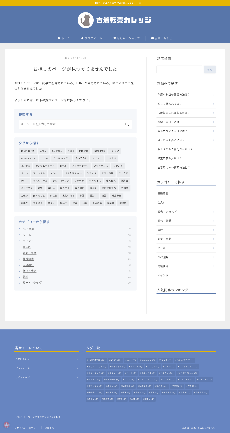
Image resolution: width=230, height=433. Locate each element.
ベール (24, 173)
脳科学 (63, 203)
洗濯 (104, 196)
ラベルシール (40, 181)
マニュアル (39, 173)
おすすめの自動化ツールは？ (175, 149)
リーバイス (95, 181)
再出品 (51, 188)
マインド (77, 241)
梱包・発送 (77, 270)
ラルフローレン (61, 181)
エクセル (111, 158)
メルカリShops (73, 173)
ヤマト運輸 (108, 173)
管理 (77, 276)
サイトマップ (22, 377)
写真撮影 (79, 188)
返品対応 (97, 203)
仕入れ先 (111, 181)
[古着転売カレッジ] (115, 20)
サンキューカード (45, 166)
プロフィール (93, 38)
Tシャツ (115, 151)
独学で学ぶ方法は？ (170, 122)
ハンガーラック (80, 166)
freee (71, 151)
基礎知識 (77, 258)
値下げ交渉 (27, 188)
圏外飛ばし (39, 196)
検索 (210, 70)
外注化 (54, 196)
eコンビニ (57, 151)
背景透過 (38, 203)
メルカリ (55, 173)
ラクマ (24, 181)
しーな (45, 158)
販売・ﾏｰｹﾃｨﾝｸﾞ (77, 282)
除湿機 (123, 203)
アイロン (97, 158)
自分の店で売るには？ (171, 140)
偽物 (40, 188)
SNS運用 (77, 229)
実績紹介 (77, 264)
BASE (43, 151)
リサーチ (79, 181)
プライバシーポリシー (26, 428)
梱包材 (93, 196)
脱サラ (51, 203)
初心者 (93, 188)
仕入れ (77, 246)
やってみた (81, 158)
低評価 (124, 181)
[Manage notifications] (6, 425)
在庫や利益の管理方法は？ (174, 94)
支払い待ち (68, 196)
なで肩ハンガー (62, 158)
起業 (84, 203)
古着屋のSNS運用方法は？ (174, 167)
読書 (75, 203)
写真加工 (65, 188)
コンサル (25, 166)
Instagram (99, 151)
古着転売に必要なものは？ (174, 112)
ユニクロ (123, 173)
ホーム (65, 38)
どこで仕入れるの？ (170, 103)
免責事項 (49, 428)
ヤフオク (91, 173)
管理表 (24, 203)
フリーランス (101, 166)
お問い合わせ (163, 38)
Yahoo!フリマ (28, 158)
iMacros (83, 151)
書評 (82, 196)
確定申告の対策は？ (170, 158)
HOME (18, 417)
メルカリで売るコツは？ (173, 131)
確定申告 (116, 196)
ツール (77, 235)
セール (63, 166)
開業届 (110, 203)
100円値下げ (28, 151)
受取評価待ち (109, 188)
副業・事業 (77, 252)
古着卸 (24, 196)
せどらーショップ (128, 38)
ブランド (118, 166)
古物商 (124, 188)
